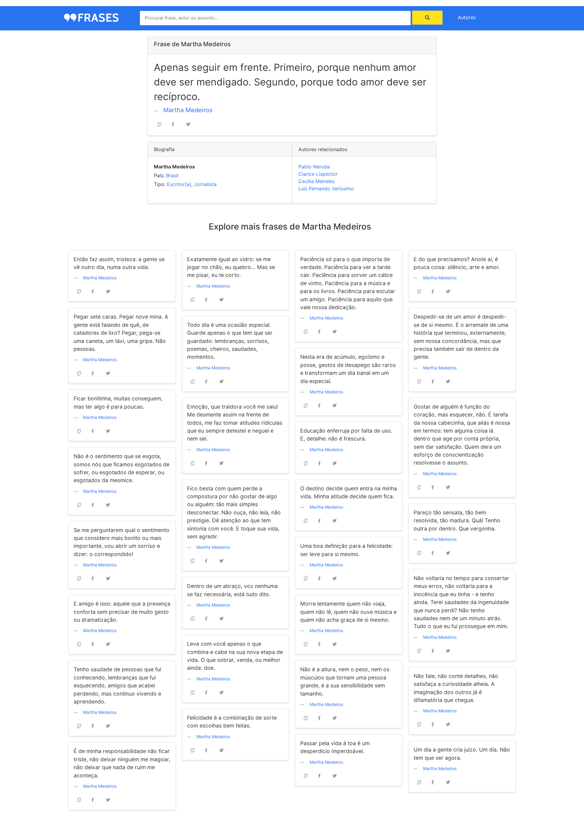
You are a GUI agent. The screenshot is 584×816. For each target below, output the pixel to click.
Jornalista (205, 184)
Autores (467, 17)
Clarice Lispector (318, 174)
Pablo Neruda (314, 167)
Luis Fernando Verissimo (326, 188)
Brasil (172, 175)
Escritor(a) (179, 184)
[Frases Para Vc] (91, 17)
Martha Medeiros (187, 110)
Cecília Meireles (316, 181)
